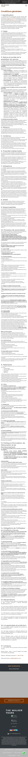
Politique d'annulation (11, 755)
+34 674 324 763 (14, 717)
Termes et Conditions (18, 749)
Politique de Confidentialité (7, 752)
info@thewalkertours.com (10, 19)
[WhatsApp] (24, 753)
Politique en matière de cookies (19, 752)
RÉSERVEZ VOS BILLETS (14, 700)
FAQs (19, 755)
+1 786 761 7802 (14, 18)
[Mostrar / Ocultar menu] (25, 5)
